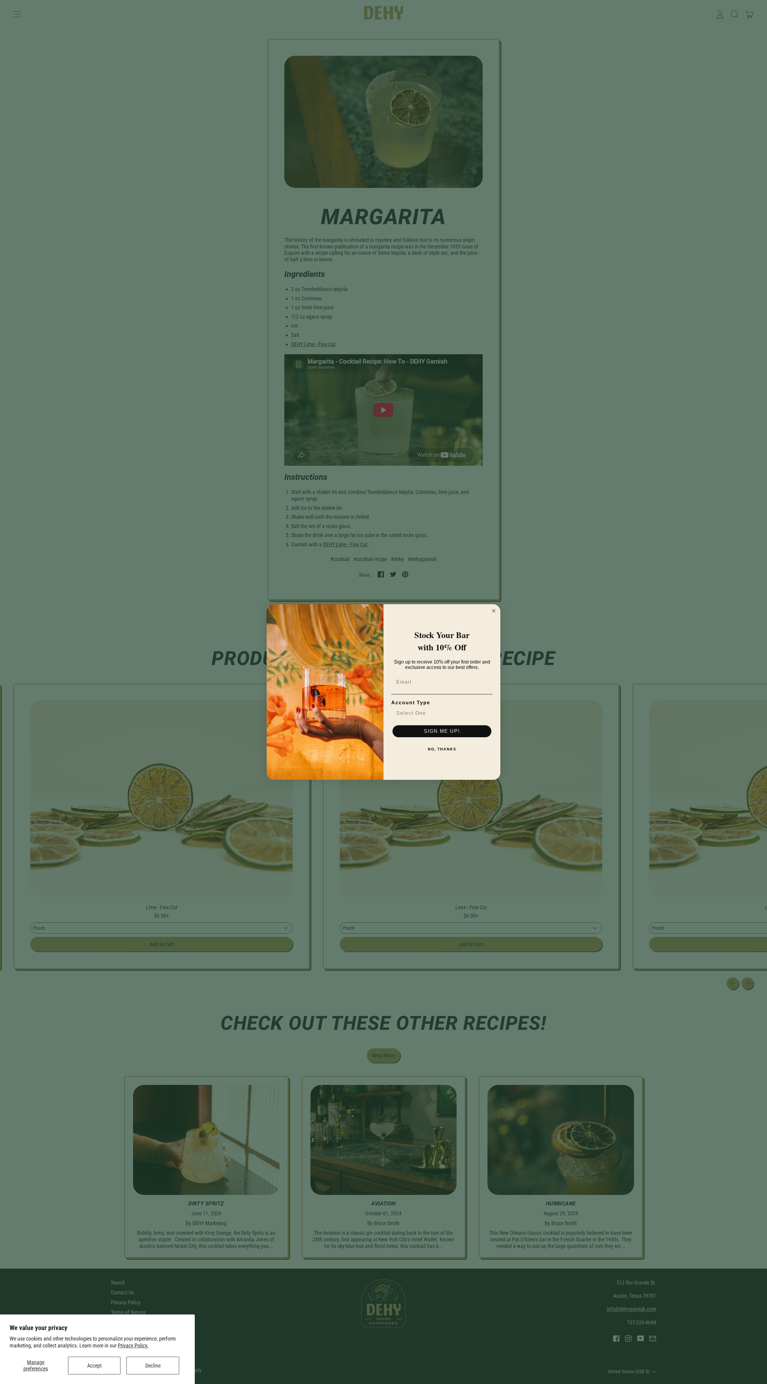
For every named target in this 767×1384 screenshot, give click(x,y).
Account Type (410, 702)
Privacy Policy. (133, 1345)
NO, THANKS (442, 749)
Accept (94, 1365)
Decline (153, 1365)
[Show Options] (487, 713)
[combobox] (440, 713)
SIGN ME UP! (442, 731)
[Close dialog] (493, 610)
